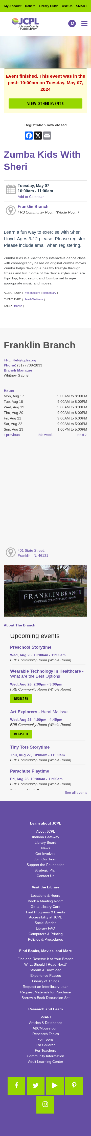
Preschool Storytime (30, 647)
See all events (76, 792)
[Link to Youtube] (55, 1086)
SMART (81, 6)
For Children (46, 1045)
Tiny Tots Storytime (30, 747)
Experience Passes (45, 975)
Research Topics (45, 1034)
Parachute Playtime (29, 771)
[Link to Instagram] (45, 1105)
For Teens (45, 1039)
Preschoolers (32, 292)
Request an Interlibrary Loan (46, 987)
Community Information (45, 1056)
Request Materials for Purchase (45, 992)
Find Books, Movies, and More (45, 951)
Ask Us (67, 6)
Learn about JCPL (45, 823)
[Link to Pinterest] (74, 1086)
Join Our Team (45, 859)
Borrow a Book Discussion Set (45, 998)
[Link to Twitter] (35, 1086)
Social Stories (45, 923)
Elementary (49, 292)
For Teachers (45, 1050)
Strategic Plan (45, 870)
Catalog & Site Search (71, 23)
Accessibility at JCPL (45, 917)
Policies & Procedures (45, 939)
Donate (30, 6)
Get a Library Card (45, 907)
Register (21, 698)
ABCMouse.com (45, 1028)
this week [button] (45, 435)
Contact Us (45, 876)
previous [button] (12, 435)
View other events (45, 103)
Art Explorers (38, 711)
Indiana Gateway (45, 837)
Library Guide (48, 6)
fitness (18, 305)
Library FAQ (45, 928)
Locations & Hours (45, 895)
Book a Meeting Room (45, 901)
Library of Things (45, 981)
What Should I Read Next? (45, 964)
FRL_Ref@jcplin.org (20, 360)
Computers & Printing (46, 934)
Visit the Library (45, 887)
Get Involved (45, 854)
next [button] (81, 435)
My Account (12, 6)
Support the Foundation (45, 865)
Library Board (45, 842)
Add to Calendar (31, 197)
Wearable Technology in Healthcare (47, 674)
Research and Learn (45, 1009)
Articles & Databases (45, 1023)
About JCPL (45, 831)
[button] (84, 24)
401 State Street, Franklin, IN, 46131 (33, 553)
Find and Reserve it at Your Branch (45, 959)
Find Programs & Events (45, 912)
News (45, 848)
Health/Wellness (33, 299)
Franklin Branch (33, 206)
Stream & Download (45, 970)
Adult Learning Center (45, 1062)
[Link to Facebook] (16, 1086)
